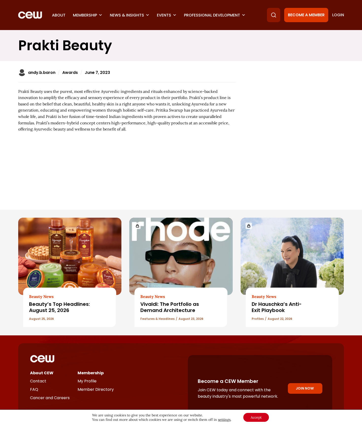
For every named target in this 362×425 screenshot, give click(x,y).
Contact (38, 381)
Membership (85, 15)
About (59, 15)
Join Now (305, 388)
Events (164, 15)
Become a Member (306, 15)
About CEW (41, 373)
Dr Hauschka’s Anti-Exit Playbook (277, 307)
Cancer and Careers (50, 398)
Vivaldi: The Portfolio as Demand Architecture (169, 307)
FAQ (34, 389)
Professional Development (212, 15)
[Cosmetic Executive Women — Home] (30, 15)
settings (224, 419)
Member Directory (96, 389)
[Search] (273, 15)
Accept (256, 417)
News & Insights (127, 15)
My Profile (87, 381)
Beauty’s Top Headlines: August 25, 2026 (59, 307)
